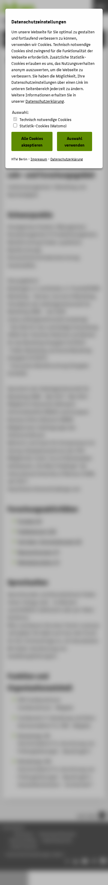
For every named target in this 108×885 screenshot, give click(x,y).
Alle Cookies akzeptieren (32, 141)
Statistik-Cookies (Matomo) (43, 126)
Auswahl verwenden (74, 141)
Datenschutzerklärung (45, 101)
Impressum (39, 159)
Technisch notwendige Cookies (45, 119)
